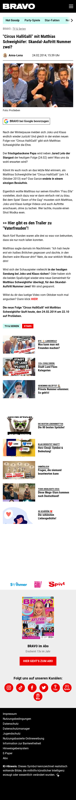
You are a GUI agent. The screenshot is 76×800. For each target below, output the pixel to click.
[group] (36, 20)
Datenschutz (11, 723)
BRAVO (7, 28)
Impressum (10, 714)
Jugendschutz (12, 733)
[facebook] (32, 687)
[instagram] (8, 687)
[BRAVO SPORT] (57, 584)
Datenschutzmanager (16, 728)
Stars (28, 326)
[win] (38, 696)
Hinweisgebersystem (16, 748)
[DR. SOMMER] (18, 584)
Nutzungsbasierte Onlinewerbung (23, 738)
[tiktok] (20, 687)
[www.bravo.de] (19, 6)
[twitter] (43, 687)
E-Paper (7, 753)
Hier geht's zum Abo (38, 661)
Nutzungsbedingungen (17, 718)
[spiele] (67, 687)
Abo (5, 758)
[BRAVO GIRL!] (38, 584)
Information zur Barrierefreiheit (22, 743)
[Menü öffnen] (71, 6)
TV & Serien (19, 28)
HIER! (34, 299)
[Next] (70, 20)
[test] (55, 687)
